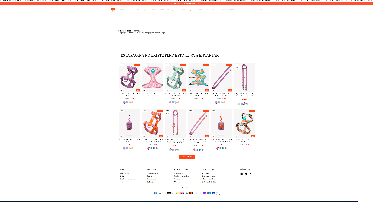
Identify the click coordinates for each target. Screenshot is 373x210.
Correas (149, 176)
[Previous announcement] (171, 3)
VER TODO (187, 157)
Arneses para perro (153, 173)
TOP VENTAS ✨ (140, 10)
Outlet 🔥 (150, 182)
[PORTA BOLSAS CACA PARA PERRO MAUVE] (129, 123)
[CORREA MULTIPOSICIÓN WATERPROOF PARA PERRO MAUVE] (244, 77)
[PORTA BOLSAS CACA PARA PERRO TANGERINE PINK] (221, 123)
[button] (124, 102)
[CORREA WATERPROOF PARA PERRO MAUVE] (221, 77)
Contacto (177, 179)
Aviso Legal (205, 173)
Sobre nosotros (178, 173)
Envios (122, 176)
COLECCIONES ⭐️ (167, 10)
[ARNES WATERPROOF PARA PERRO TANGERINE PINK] (152, 123)
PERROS (152, 10)
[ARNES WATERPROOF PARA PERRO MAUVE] (129, 77)
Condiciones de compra (209, 176)
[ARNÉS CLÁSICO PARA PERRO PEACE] (244, 123)
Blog (175, 182)
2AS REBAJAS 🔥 (185, 10)
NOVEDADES (124, 10)
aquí (148, 33)
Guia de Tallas (124, 173)
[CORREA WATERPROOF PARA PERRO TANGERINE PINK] (198, 123)
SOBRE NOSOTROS (227, 10)
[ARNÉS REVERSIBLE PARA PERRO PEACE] (198, 77)
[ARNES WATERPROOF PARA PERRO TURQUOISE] (175, 77)
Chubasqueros (151, 179)
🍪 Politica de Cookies (209, 182)
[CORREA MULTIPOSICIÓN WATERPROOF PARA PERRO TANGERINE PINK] (175, 123)
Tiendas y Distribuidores (181, 176)
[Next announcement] (202, 3)
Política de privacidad (208, 179)
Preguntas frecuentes (126, 182)
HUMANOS (211, 10)
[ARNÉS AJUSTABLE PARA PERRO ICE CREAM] (152, 77)
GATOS (200, 10)
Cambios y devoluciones (127, 179)
